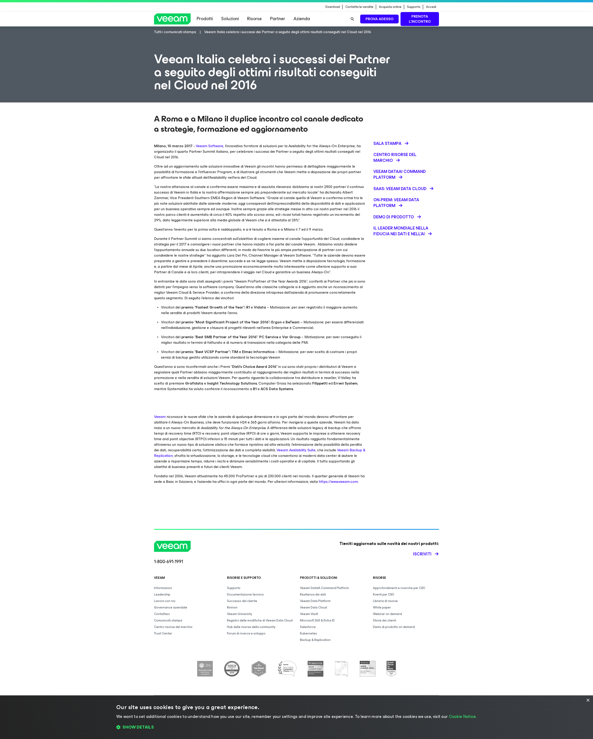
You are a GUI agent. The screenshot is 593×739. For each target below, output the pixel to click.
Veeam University (239, 614)
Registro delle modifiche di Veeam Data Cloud (260, 620)
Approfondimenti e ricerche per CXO (399, 588)
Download (332, 7)
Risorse (254, 18)
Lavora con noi (164, 601)
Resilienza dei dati (313, 594)
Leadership (162, 594)
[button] (296, 727)
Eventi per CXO (383, 594)
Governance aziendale (170, 607)
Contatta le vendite (359, 7)
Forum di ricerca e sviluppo (246, 633)
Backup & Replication (315, 640)
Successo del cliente (242, 601)
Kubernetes (308, 633)
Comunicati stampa (168, 620)
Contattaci (162, 614)
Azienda (301, 18)
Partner (277, 18)
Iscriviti (422, 554)
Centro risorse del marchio (173, 627)
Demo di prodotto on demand (394, 627)
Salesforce (308, 627)
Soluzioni (230, 18)
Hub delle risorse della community (251, 627)
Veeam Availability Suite (296, 450)
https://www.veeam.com (338, 481)
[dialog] (296, 717)
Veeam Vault (309, 614)
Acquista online (390, 7)
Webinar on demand (387, 614)
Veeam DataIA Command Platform (324, 588)
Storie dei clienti (384, 620)
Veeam (160, 417)
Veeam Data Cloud (313, 607)
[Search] (352, 19)
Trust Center (163, 633)
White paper (382, 607)
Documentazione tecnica (245, 594)
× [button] (588, 700)
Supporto (413, 7)
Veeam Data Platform (315, 601)
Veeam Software (209, 146)
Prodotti (205, 18)
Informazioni (163, 588)
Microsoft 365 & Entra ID (317, 620)
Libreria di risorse (385, 601)
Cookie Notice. (463, 716)
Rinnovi (232, 607)
